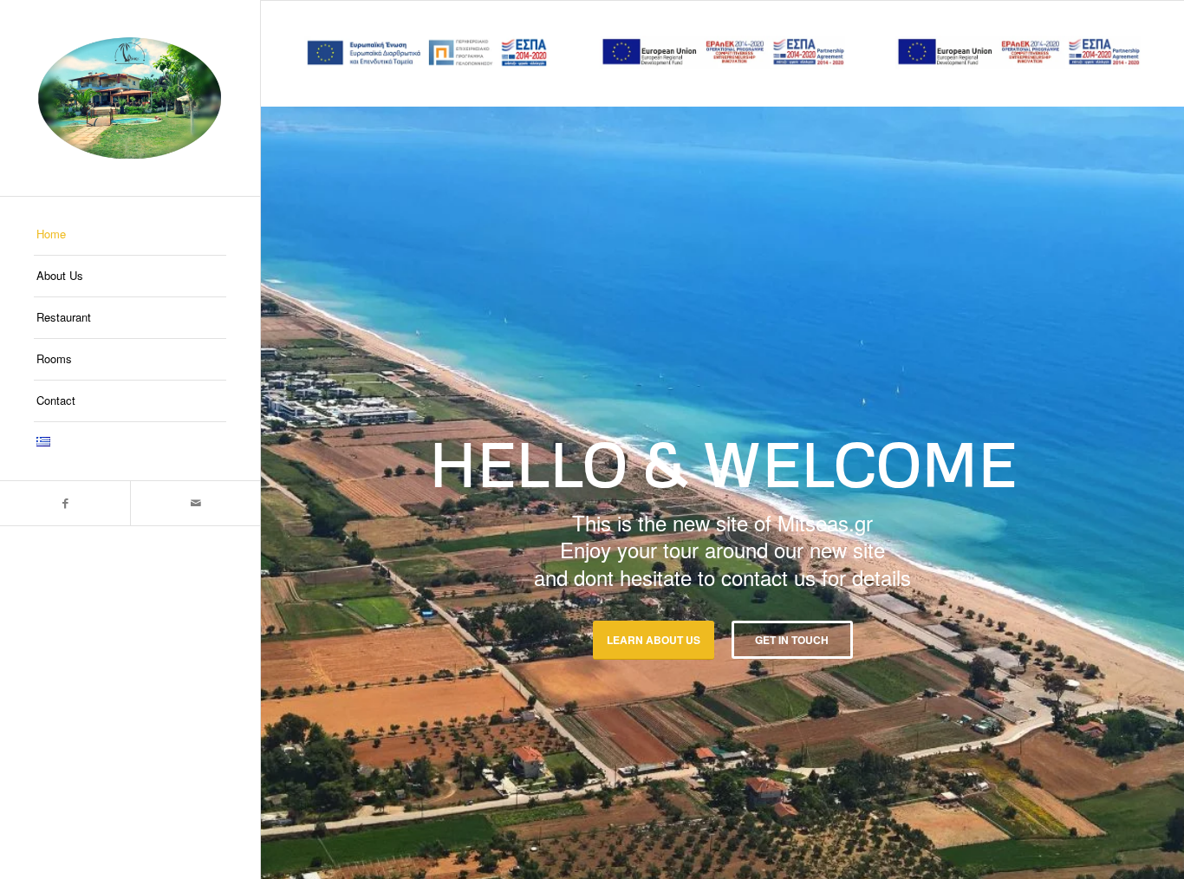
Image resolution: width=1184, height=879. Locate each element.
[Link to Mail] (195, 503)
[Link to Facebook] (65, 503)
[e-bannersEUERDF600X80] (722, 52)
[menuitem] (130, 235)
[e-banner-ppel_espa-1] (427, 52)
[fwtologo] (130, 98)
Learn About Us (653, 640)
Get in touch (792, 640)
